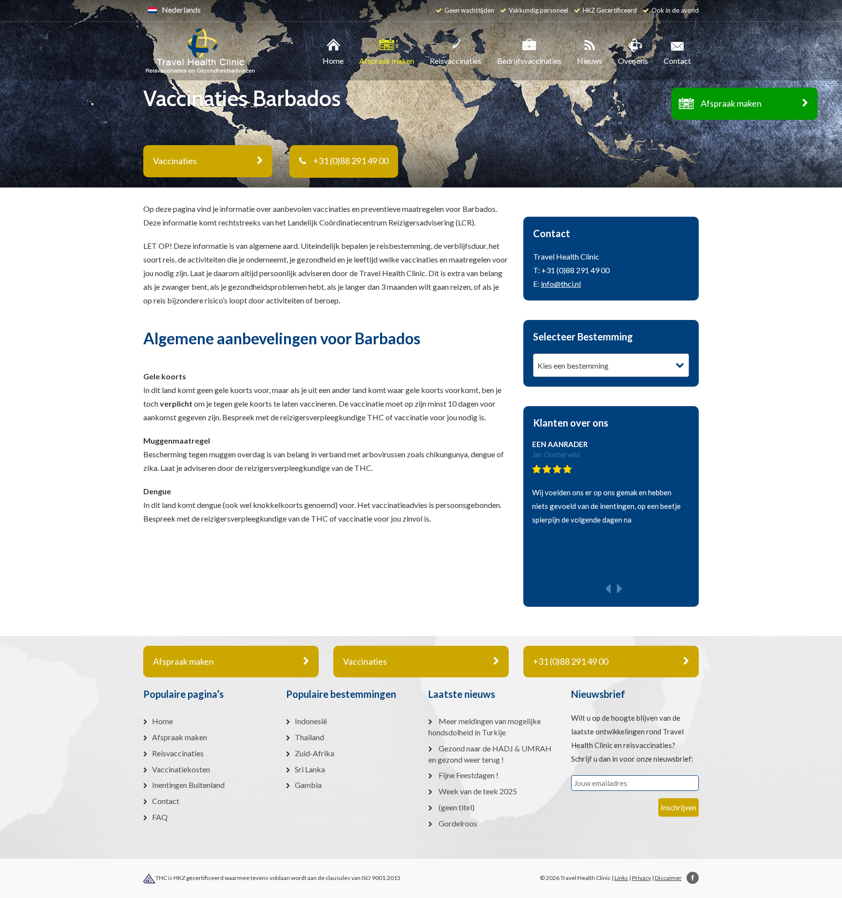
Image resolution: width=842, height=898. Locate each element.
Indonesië (311, 721)
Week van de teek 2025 (478, 791)
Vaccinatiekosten (181, 769)
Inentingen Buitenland (188, 784)
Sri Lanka (310, 769)
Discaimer (668, 877)
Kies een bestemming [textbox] (573, 365)
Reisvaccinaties (455, 60)
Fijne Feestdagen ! (468, 775)
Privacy (641, 877)
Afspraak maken (731, 103)
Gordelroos (458, 823)
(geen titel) (457, 807)
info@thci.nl (561, 283)
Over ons (633, 60)
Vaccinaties (365, 661)
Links (621, 877)
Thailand (309, 737)
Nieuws (589, 60)
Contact (677, 60)
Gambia (308, 784)
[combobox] (611, 365)
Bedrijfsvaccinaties (529, 60)
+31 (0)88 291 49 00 (350, 160)
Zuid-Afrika (314, 753)
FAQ (160, 817)
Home (333, 60)
